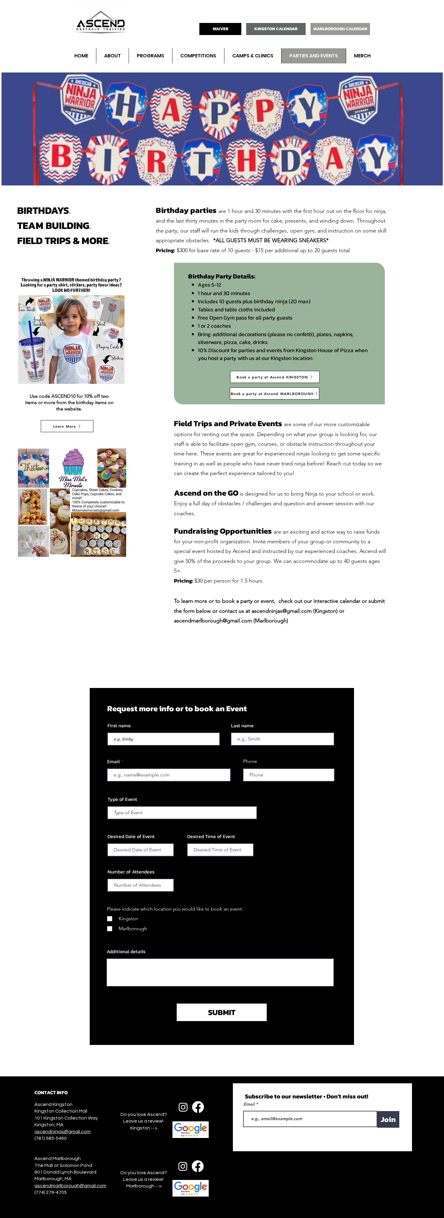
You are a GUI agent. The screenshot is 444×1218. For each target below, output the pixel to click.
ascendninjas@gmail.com (282, 611)
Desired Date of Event (131, 836)
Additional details (126, 951)
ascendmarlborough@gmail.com (213, 620)
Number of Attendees (131, 871)
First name (119, 725)
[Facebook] (198, 1107)
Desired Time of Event (211, 836)
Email (113, 761)
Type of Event (122, 799)
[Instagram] (183, 1107)
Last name (242, 725)
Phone (250, 761)
